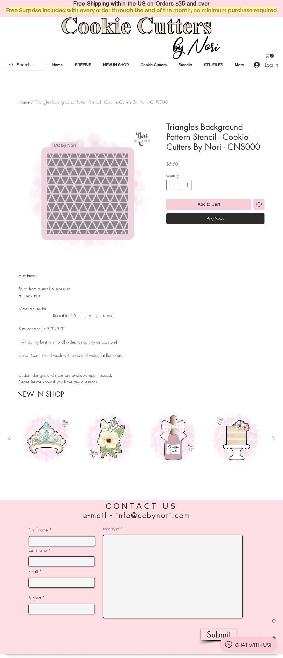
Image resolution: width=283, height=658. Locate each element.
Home (24, 102)
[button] (153, 65)
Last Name (37, 550)
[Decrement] (170, 185)
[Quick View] (46, 438)
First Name (38, 530)
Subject (34, 598)
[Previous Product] (9, 438)
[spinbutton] (179, 185)
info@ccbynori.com (153, 515)
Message (111, 529)
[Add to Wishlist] (258, 204)
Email (33, 572)
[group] (141, 448)
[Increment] (188, 185)
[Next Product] (273, 438)
